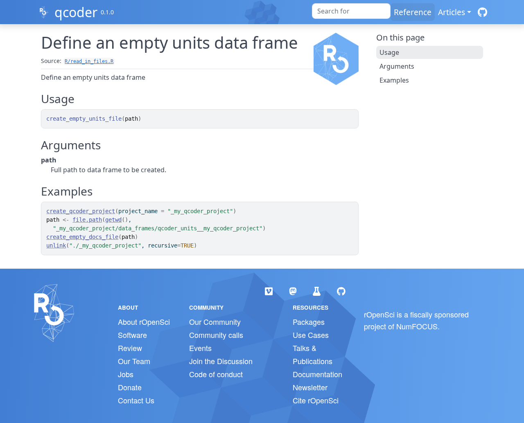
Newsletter (310, 387)
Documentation (317, 374)
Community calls (216, 334)
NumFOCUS (417, 326)
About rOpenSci (144, 321)
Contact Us (136, 400)
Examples (394, 80)
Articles (451, 12)
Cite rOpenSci (316, 400)
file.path (87, 219)
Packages (309, 321)
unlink (56, 245)
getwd (113, 219)
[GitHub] (482, 12)
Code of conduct (216, 374)
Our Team (134, 361)
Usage (389, 52)
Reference (412, 12)
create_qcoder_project (80, 211)
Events (200, 347)
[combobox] (351, 11)
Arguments (396, 66)
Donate (130, 387)
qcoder (75, 12)
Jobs (125, 374)
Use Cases (311, 334)
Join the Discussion (221, 361)
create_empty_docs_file (82, 237)
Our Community (215, 321)
